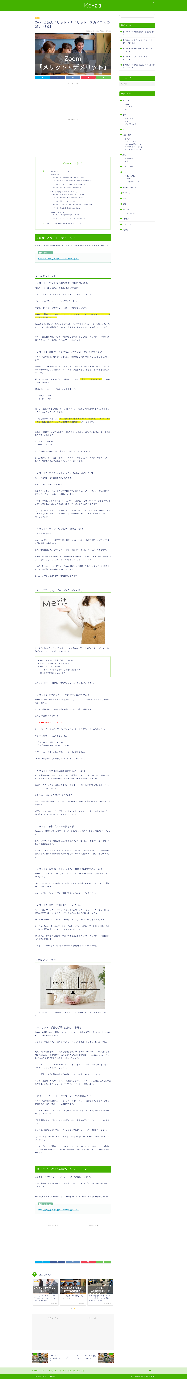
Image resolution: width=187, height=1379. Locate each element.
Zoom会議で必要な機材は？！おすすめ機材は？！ (58, 259)
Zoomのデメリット (57, 212)
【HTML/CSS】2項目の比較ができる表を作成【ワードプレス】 (139, 66)
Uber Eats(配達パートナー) (135, 144)
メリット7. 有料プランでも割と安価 (64, 201)
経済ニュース (130, 161)
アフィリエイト (130, 141)
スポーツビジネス (129, 187)
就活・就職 (129, 119)
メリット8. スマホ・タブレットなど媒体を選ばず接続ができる (72, 204)
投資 (124, 204)
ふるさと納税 (130, 176)
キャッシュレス (129, 166)
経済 (124, 155)
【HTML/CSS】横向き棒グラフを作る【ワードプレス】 (138, 50)
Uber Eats (129, 107)
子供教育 (126, 219)
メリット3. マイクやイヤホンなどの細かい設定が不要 (70, 184)
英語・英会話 (130, 213)
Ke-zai (93, 5)
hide (79, 164)
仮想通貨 (128, 179)
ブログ (127, 139)
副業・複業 (127, 135)
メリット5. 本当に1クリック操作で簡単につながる (69, 194)
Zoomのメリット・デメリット (59, 171)
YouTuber (126, 193)
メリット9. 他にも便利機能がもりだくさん (66, 208)
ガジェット (127, 224)
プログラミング (130, 124)
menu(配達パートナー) (133, 147)
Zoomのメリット (56, 175)
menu (127, 104)
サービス (126, 100)
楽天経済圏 (129, 158)
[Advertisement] (73, 100)
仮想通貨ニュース (133, 182)
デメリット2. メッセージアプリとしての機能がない (69, 218)
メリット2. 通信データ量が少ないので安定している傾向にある (72, 180)
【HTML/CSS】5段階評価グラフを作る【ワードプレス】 (139, 33)
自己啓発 (126, 209)
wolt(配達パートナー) (133, 149)
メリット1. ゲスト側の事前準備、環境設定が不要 (68, 177)
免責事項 (52, 1376)
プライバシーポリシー (40, 1376)
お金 (124, 172)
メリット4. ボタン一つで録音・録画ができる (67, 187)
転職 (126, 121)
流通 (124, 198)
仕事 (37, 18)
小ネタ (125, 129)
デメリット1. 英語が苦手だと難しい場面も (66, 215)
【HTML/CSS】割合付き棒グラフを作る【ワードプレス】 (137, 41)
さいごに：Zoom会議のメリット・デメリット (65, 223)
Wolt (126, 109)
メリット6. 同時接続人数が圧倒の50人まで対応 (68, 198)
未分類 (125, 230)
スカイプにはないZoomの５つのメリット (65, 192)
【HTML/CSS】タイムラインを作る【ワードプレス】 (138, 58)
